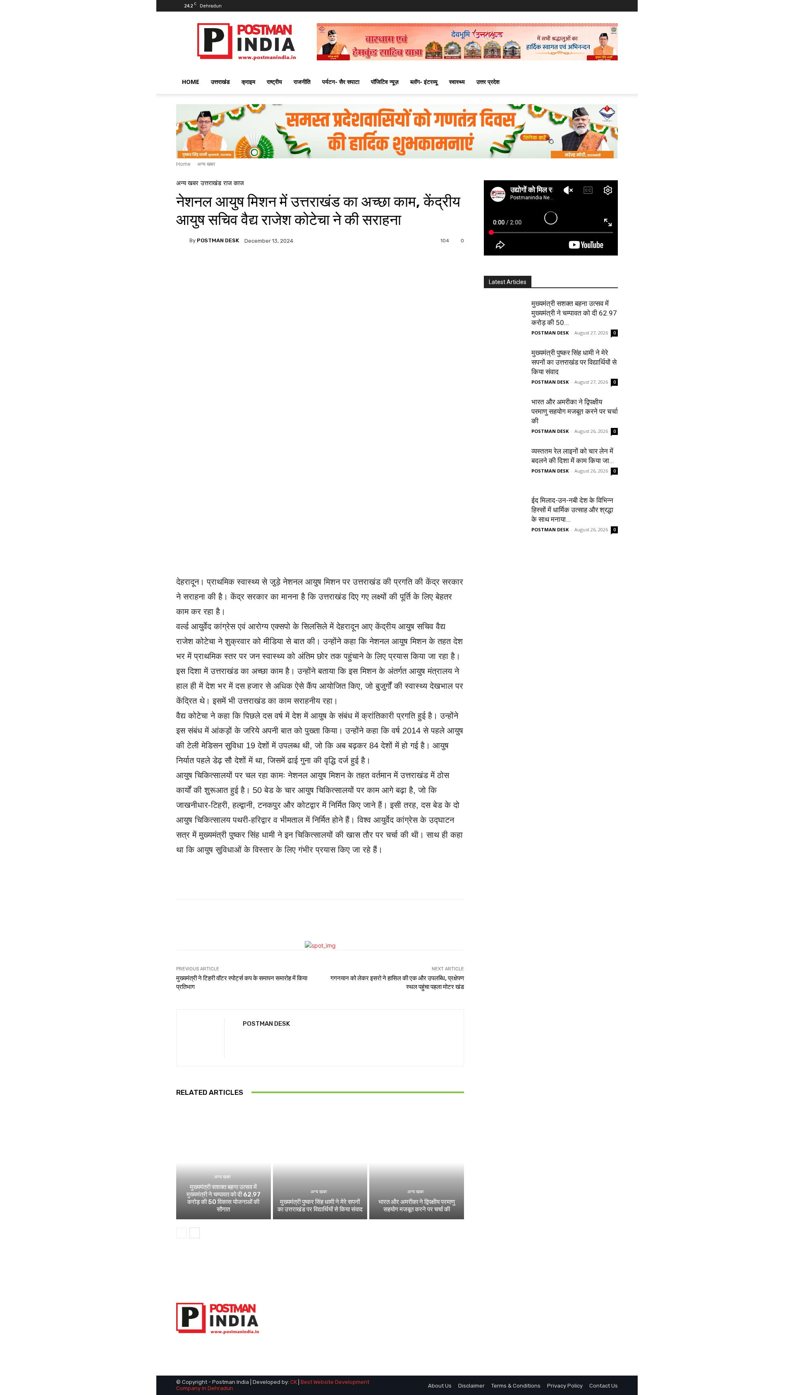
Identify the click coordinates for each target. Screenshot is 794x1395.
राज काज (233, 183)
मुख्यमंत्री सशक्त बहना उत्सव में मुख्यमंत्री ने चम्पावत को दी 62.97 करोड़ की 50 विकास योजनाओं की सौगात (224, 1198)
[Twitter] (598, 6)
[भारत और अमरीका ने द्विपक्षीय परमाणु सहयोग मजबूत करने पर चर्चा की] (416, 1162)
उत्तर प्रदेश (488, 82)
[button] (608, 82)
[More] (391, 269)
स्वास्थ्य (457, 82)
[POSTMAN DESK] (182, 240)
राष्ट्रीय (274, 82)
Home (183, 163)
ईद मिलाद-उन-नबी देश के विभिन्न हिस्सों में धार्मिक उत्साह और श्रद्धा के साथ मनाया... (572, 509)
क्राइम (248, 82)
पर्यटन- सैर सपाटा (340, 82)
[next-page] (194, 1233)
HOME (190, 82)
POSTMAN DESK (218, 240)
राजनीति (302, 82)
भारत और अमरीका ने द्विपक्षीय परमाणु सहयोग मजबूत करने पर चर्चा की (416, 1205)
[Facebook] (584, 6)
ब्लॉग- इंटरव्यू (424, 82)
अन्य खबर (206, 163)
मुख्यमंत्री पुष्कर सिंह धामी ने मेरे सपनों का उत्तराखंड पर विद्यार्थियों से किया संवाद (320, 1205)
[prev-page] (181, 1233)
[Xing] (246, 1039)
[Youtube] (611, 6)
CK (293, 1382)
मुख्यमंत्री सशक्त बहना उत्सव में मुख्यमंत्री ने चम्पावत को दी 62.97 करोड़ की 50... (574, 313)
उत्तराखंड (220, 82)
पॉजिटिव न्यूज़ (385, 82)
